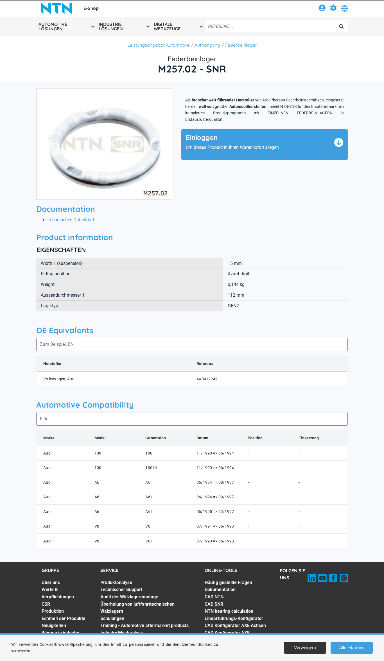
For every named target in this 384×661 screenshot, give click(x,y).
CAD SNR (214, 604)
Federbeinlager (241, 45)
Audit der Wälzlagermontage (129, 596)
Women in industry (60, 632)
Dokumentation (220, 589)
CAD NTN (214, 596)
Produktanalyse (116, 582)
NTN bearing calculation (229, 611)
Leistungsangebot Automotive (158, 45)
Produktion (53, 611)
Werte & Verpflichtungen (58, 593)
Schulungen (112, 618)
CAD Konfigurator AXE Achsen (235, 625)
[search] (341, 26)
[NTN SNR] (56, 8)
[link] (322, 9)
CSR (46, 604)
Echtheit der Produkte (63, 618)
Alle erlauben (352, 647)
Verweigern (305, 647)
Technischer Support (121, 589)
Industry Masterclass (121, 632)
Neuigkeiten (54, 625)
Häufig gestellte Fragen (228, 582)
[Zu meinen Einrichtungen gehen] (333, 9)
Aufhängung (207, 45)
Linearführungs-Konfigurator (234, 618)
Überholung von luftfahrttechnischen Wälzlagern (137, 607)
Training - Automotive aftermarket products (144, 625)
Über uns (51, 582)
